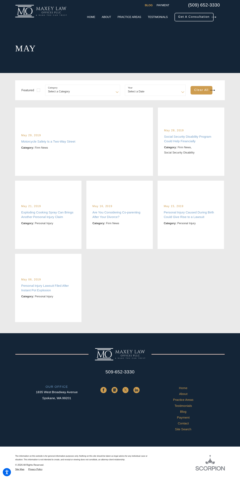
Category (52, 87)
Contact (183, 423)
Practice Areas (183, 399)
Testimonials (183, 405)
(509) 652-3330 (204, 5)
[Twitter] (125, 390)
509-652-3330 (120, 371)
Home (183, 388)
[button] (7, 472)
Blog (149, 5)
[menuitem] (91, 17)
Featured (27, 90)
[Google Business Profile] (115, 390)
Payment (163, 5)
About (183, 394)
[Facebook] (103, 390)
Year (130, 87)
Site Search (183, 429)
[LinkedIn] (136, 390)
